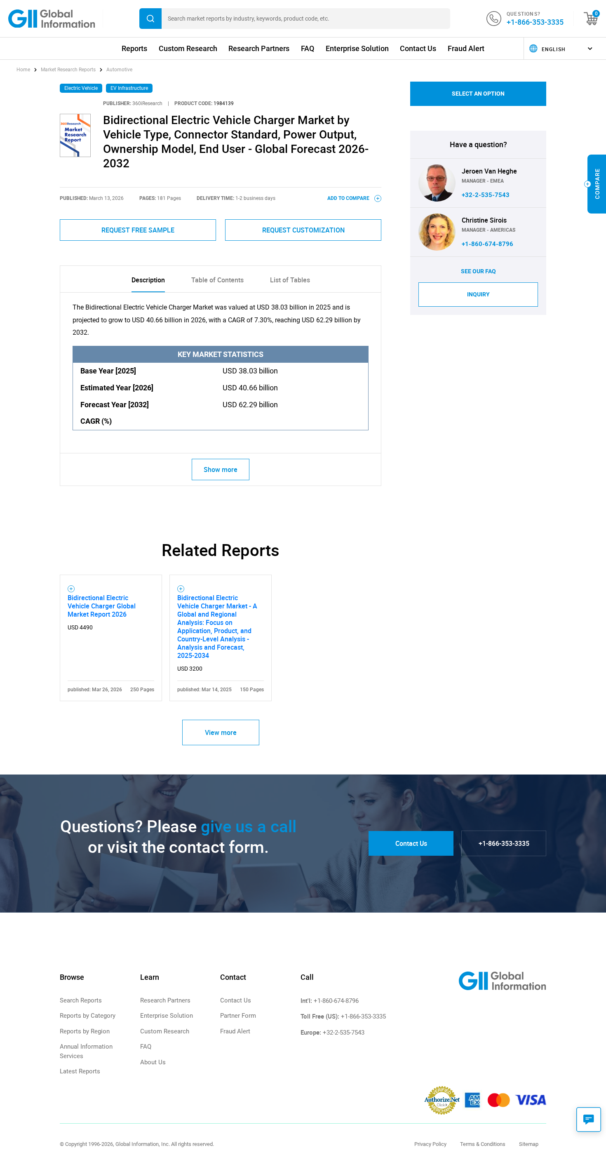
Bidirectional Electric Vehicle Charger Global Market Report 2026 (102, 606)
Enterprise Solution (357, 48)
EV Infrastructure (129, 88)
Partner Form (238, 1015)
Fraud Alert (466, 48)
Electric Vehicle (81, 88)
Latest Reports (80, 1071)
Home (23, 70)
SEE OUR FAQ (478, 271)
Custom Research (188, 48)
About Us (153, 1062)
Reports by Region (85, 1031)
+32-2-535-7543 (486, 195)
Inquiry (478, 294)
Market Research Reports (68, 70)
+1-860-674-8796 (487, 244)
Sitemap (528, 1144)
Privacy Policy (430, 1144)
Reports (134, 48)
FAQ (307, 48)
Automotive (119, 70)
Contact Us (418, 48)
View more (221, 732)
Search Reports (81, 1000)
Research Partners (258, 48)
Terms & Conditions (482, 1144)
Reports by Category (87, 1015)
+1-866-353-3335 (535, 22)
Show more (220, 469)
